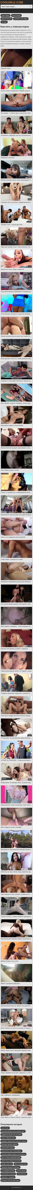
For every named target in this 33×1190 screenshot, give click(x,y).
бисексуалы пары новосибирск (11, 1151)
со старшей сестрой (8, 1170)
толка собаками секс (8, 1138)
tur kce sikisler (21, 1170)
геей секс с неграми (8, 1177)
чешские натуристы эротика (10, 1167)
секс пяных (5, 1128)
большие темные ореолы (9, 1144)
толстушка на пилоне (8, 1174)
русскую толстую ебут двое (10, 1180)
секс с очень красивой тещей (11, 1157)
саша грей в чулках (8, 1147)
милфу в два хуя (7, 1164)
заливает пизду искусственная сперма (14, 1141)
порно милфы (16, 15)
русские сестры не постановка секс (13, 1131)
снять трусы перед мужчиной (11, 1161)
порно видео (5, 15)
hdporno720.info (6, 18)
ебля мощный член (21, 1164)
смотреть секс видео (20, 18)
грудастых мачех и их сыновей (11, 1134)
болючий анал (22, 1174)
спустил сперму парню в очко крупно (13, 1154)
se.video (4, 22)
